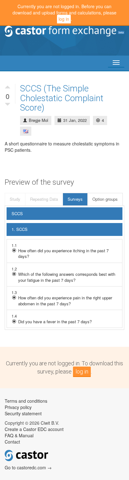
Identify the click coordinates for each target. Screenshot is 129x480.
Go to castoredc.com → (28, 467)
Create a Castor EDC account (34, 429)
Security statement (23, 413)
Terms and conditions (26, 401)
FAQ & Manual (19, 435)
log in (64, 19)
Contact (12, 442)
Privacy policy (18, 407)
